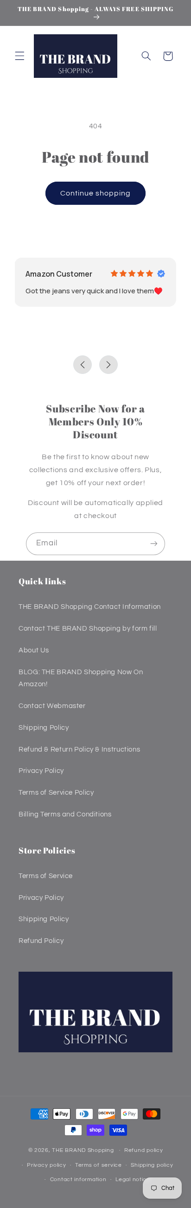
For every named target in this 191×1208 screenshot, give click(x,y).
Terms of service (98, 1165)
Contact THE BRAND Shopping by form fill (88, 628)
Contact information (78, 1179)
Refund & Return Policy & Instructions (79, 749)
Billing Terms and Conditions (65, 814)
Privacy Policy (41, 770)
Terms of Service (46, 876)
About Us (34, 650)
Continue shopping (95, 193)
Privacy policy (46, 1165)
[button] (19, 56)
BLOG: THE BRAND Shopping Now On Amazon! (81, 678)
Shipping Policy (44, 727)
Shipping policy (152, 1165)
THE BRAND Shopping (83, 1150)
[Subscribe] (154, 543)
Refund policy (143, 1150)
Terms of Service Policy (56, 792)
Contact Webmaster (52, 705)
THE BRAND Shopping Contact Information (90, 606)
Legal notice (132, 1179)
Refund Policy (41, 940)
